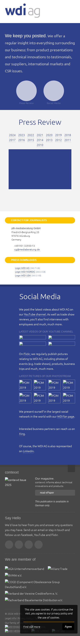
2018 (67, 135)
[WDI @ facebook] (19, 544)
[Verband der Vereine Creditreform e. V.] (31, 593)
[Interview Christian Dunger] (32, 337)
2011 (67, 140)
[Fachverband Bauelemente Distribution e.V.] (34, 600)
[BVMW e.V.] (13, 575)
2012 (58, 140)
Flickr (27, 354)
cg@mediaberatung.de (27, 249)
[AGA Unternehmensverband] (24, 569)
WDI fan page (65, 416)
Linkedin (28, 451)
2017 (12, 140)
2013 (49, 140)
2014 (40, 140)
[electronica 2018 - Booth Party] (61, 344)
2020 (49, 135)
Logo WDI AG (22, 268)
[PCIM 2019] (25, 385)
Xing (22, 434)
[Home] (22, 11)
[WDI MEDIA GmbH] (16, 631)
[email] (9, 544)
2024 (12, 135)
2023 (21, 135)
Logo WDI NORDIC (25, 271)
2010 (40, 145)
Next (76, 169)
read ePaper (47, 492)
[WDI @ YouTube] (29, 544)
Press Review (26, 103)
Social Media (54, 103)
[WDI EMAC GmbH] (16, 627)
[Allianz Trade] (57, 569)
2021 (40, 135)
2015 (30, 140)
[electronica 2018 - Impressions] (32, 344)
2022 (30, 135)
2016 (21, 140)
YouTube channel (35, 314)
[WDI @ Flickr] (38, 544)
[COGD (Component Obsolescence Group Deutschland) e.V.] (38, 587)
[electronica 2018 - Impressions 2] (61, 337)
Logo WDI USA (23, 275)
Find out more (31, 627)
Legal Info (10, 618)
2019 (58, 135)
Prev (3, 169)
